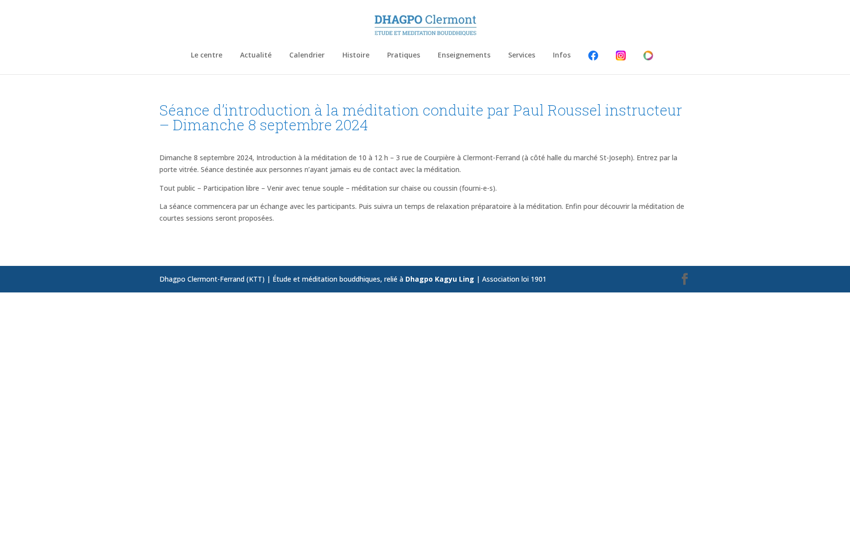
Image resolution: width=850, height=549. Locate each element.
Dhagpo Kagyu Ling (439, 279)
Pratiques (403, 55)
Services (521, 55)
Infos (562, 55)
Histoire (355, 55)
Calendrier (307, 55)
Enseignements (464, 55)
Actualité (256, 55)
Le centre (206, 55)
